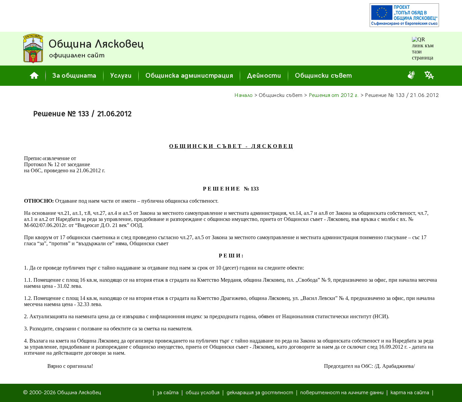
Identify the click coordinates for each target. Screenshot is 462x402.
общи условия (203, 393)
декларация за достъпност (260, 393)
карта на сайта (410, 393)
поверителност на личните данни (342, 393)
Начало (243, 95)
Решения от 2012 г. (334, 95)
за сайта (168, 393)
